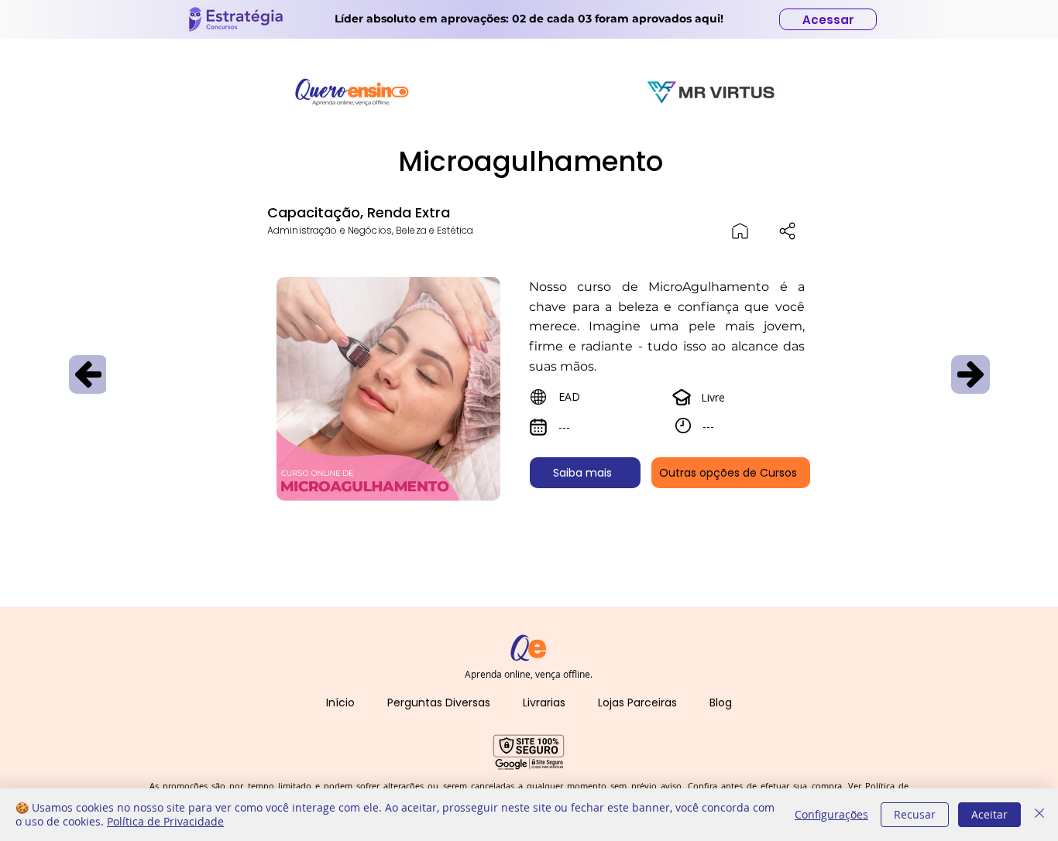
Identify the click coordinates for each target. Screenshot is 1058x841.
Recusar (915, 814)
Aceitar (989, 814)
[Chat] (787, 230)
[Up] (88, 374)
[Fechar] (1039, 815)
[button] (439, 703)
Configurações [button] (831, 814)
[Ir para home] (740, 230)
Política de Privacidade (165, 821)
